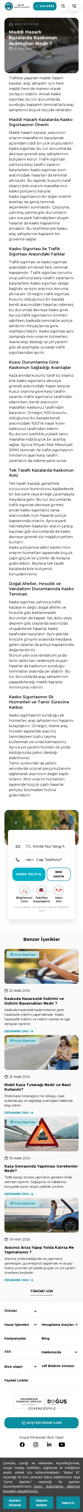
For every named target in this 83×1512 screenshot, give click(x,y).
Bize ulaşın (13, 1367)
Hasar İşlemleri (16, 1325)
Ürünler (10, 1311)
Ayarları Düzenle (15, 1502)
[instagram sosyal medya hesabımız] (36, 1445)
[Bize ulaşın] (35, 1366)
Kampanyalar (15, 1338)
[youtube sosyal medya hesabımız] (62, 1444)
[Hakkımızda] (76, 1352)
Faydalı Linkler (16, 1380)
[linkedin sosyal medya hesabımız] (49, 1445)
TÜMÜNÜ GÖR (41, 1291)
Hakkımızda (51, 1352)
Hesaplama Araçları (58, 1325)
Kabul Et (68, 1503)
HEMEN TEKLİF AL (29, 874)
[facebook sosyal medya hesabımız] (22, 1445)
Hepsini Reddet (41, 1502)
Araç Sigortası (25, 954)
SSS (7, 1352)
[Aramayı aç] (63, 6)
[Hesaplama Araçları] (76, 1324)
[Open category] (35, 1311)
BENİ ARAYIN (58, 874)
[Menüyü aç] (74, 6)
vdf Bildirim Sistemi (58, 1366)
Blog (45, 1338)
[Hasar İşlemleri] (35, 1324)
